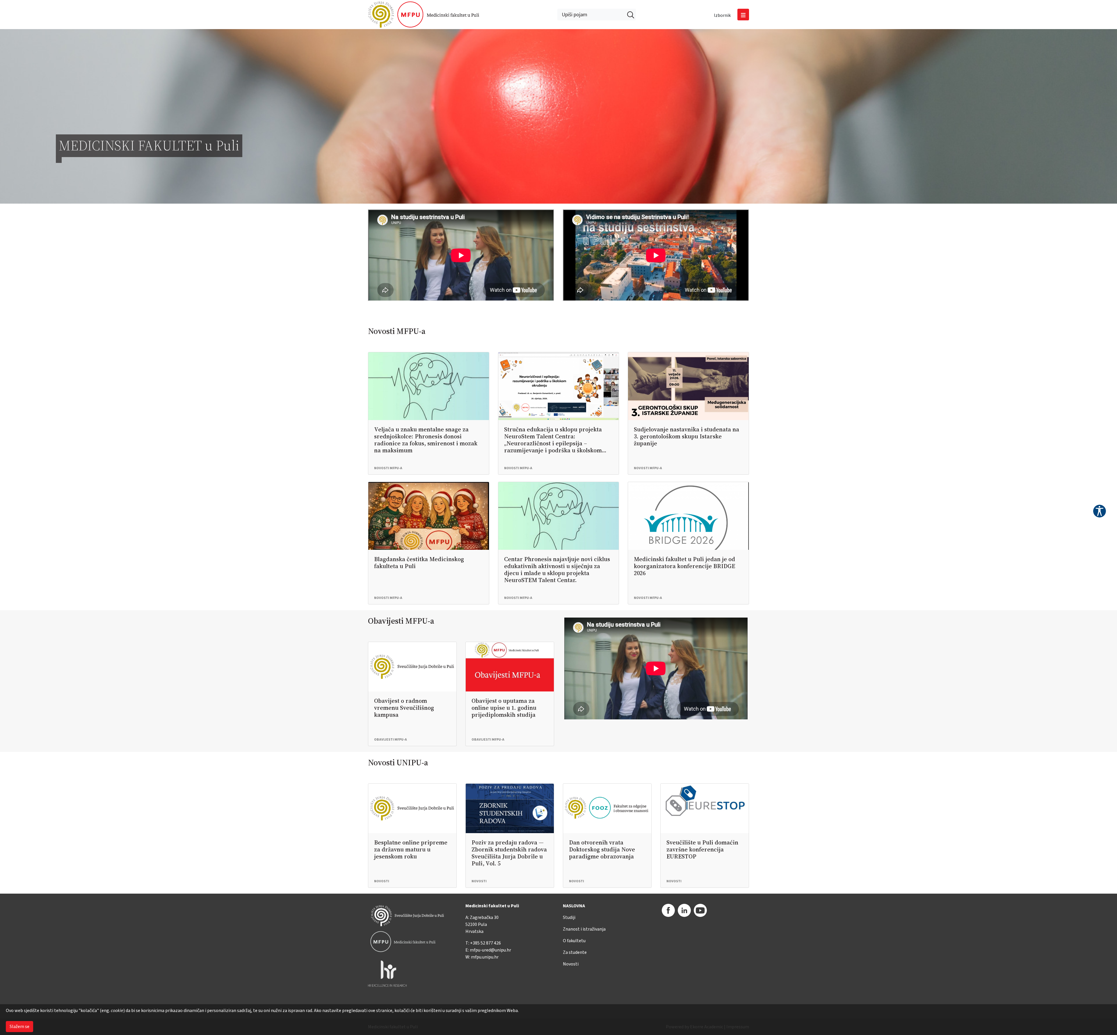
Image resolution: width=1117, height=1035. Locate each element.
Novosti (571, 964)
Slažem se (19, 1026)
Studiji (569, 917)
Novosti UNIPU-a (398, 762)
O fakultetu (574, 941)
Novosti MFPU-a (397, 331)
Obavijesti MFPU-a (401, 620)
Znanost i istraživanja (584, 929)
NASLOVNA (574, 906)
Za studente (575, 952)
